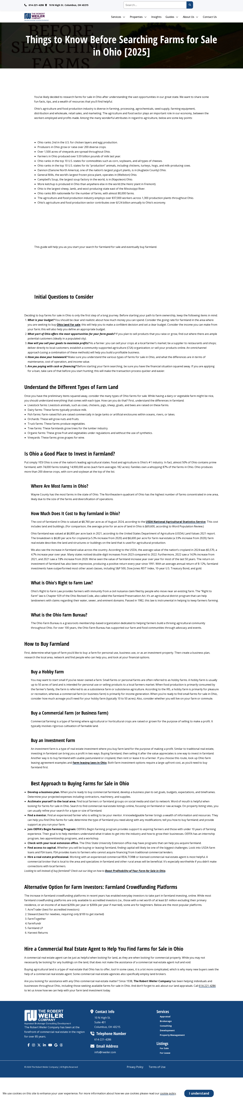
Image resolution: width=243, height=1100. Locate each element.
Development (167, 1030)
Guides (169, 17)
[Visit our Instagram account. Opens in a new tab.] (33, 1045)
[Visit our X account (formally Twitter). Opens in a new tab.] (39, 1045)
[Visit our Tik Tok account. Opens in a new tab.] (56, 1045)
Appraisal (165, 1016)
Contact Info (104, 1011)
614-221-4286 (36, 5)
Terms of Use (157, 1067)
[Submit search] (189, 5)
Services (116, 17)
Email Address (107, 1046)
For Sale (164, 1048)
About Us (188, 17)
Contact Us (210, 17)
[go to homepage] (47, 17)
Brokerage (166, 1021)
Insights (156, 17)
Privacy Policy (135, 1067)
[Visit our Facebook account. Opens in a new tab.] (29, 1045)
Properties (136, 17)
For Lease (165, 1052)
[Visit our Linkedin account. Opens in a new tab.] (44, 1045)
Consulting (166, 1025)
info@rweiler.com (105, 1052)
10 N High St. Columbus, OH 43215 (68, 5)
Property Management (172, 1035)
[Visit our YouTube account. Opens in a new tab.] (50, 1045)
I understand (199, 1093)
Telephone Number (111, 1033)
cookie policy (168, 1093)
